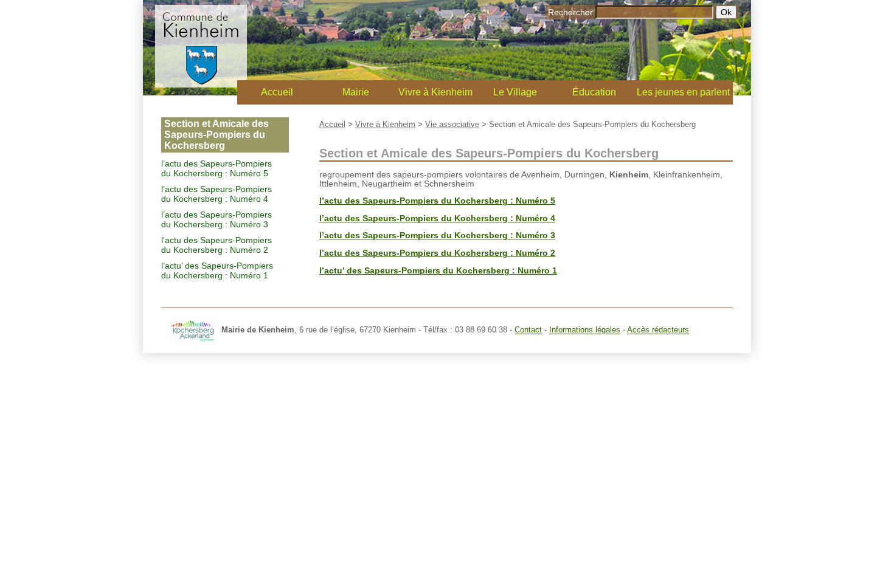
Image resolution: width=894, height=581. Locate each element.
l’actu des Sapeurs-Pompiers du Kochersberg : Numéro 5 (216, 168)
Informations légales (584, 330)
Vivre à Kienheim (435, 92)
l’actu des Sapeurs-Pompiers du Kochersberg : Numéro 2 (216, 245)
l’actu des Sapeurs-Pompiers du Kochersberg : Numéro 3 (216, 219)
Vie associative (452, 124)
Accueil (277, 92)
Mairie (355, 92)
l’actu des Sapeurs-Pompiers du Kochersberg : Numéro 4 (216, 194)
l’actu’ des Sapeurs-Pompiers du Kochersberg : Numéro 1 (217, 270)
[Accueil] (201, 84)
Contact (528, 330)
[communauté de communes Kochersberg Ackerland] (193, 330)
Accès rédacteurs (658, 330)
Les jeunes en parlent (683, 92)
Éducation (594, 92)
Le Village (515, 92)
